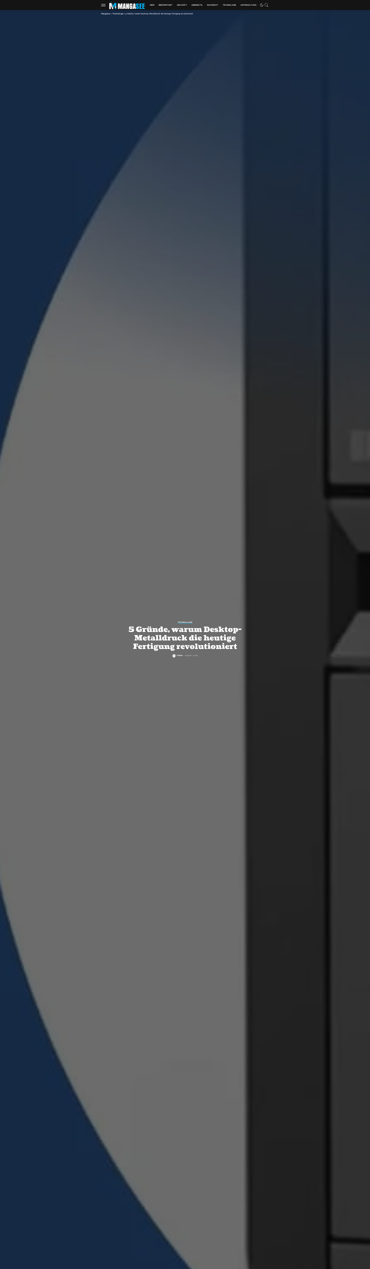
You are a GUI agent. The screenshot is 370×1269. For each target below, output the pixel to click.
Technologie (185, 622)
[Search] (266, 5)
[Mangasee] (127, 5)
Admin (180, 655)
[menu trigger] (104, 5)
